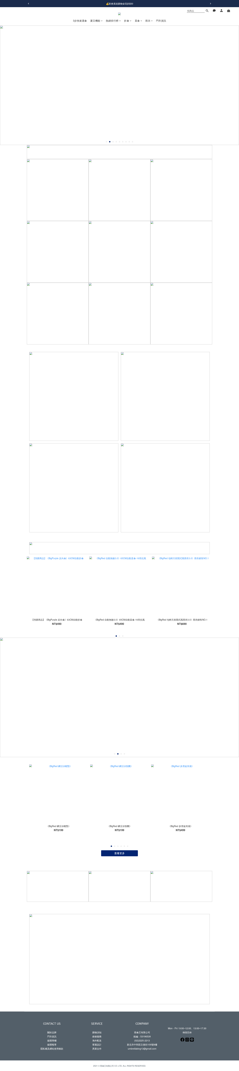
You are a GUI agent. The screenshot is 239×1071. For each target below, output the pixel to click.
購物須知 (96, 1032)
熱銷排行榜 (112, 20)
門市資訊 (161, 20)
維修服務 (96, 1036)
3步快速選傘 (80, 20)
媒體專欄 (51, 1040)
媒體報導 (51, 1044)
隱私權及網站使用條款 (51, 1048)
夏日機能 (95, 20)
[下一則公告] (210, 3)
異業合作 (96, 1048)
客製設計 (96, 1044)
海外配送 (96, 1040)
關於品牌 (51, 1032)
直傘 (137, 20)
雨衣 (147, 20)
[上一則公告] (28, 3)
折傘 (126, 20)
